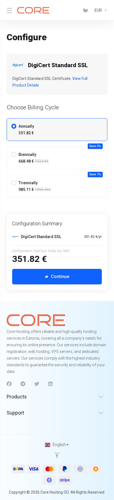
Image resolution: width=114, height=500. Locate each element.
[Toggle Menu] (8, 10)
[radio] (13, 126)
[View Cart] (86, 10)
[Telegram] (23, 384)
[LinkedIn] (51, 384)
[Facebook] (9, 384)
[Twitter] (37, 384)
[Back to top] (57, 455)
